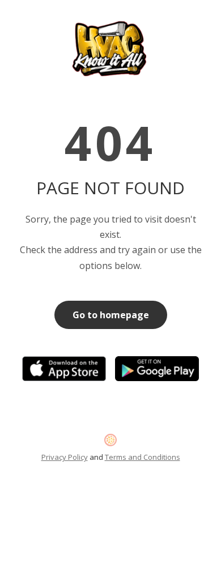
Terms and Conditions (142, 457)
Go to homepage (111, 315)
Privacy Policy (64, 457)
